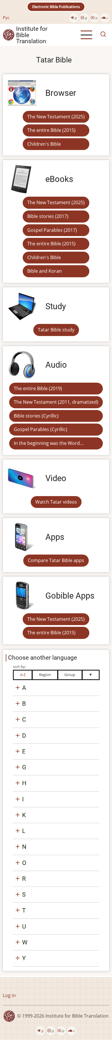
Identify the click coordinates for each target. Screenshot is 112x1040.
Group (69, 674)
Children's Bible (44, 144)
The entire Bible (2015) (51, 130)
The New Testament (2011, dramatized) (56, 402)
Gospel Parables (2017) (52, 230)
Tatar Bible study (56, 330)
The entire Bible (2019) (38, 388)
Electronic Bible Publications (56, 6)
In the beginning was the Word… (49, 443)
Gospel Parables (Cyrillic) (40, 429)
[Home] (8, 34)
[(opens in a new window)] (73, 18)
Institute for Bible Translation (31, 35)
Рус (6, 17)
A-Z (23, 674)
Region (45, 674)
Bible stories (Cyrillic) (36, 416)
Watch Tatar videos (56, 502)
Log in (9, 995)
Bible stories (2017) (47, 216)
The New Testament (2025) (56, 116)
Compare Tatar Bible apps (56, 560)
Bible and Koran (44, 271)
